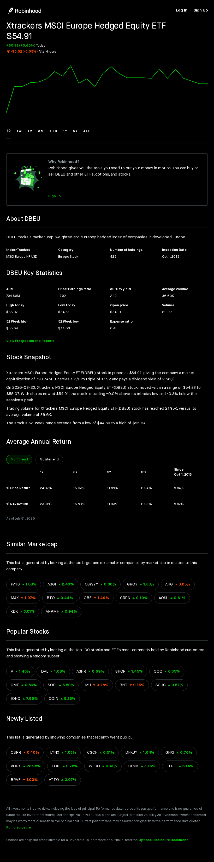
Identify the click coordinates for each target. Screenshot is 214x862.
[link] (181, 10)
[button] (8, 133)
